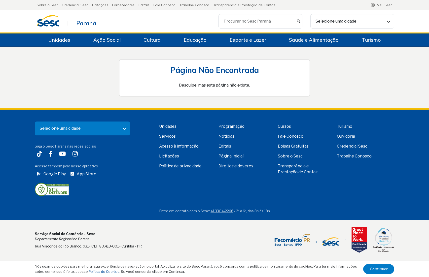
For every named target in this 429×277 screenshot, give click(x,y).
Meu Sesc (384, 5)
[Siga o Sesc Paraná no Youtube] (63, 154)
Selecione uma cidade (336, 21)
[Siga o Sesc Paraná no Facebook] (51, 154)
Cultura (152, 40)
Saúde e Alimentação (314, 40)
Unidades (59, 40)
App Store (86, 174)
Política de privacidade (180, 166)
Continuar (379, 268)
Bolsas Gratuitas (293, 146)
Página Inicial (231, 156)
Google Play (54, 174)
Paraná (86, 23)
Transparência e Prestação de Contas (244, 5)
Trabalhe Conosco (194, 5)
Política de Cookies (104, 272)
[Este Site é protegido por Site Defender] (52, 189)
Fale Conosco (164, 5)
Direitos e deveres (235, 166)
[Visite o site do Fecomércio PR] (307, 240)
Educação (195, 40)
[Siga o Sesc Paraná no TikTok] (40, 154)
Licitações (100, 5)
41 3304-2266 (222, 211)
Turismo (371, 40)
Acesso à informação (179, 146)
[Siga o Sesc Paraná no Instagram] (76, 154)
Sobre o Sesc (47, 5)
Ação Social (107, 40)
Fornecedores (123, 5)
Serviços (167, 136)
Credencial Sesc (75, 5)
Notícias (226, 136)
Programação (231, 126)
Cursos (284, 126)
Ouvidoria (346, 136)
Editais (144, 5)
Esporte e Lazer (248, 40)
